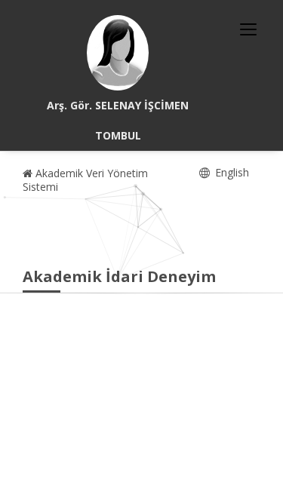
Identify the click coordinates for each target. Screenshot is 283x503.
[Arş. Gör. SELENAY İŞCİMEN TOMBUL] (118, 52)
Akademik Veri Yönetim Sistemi (85, 180)
